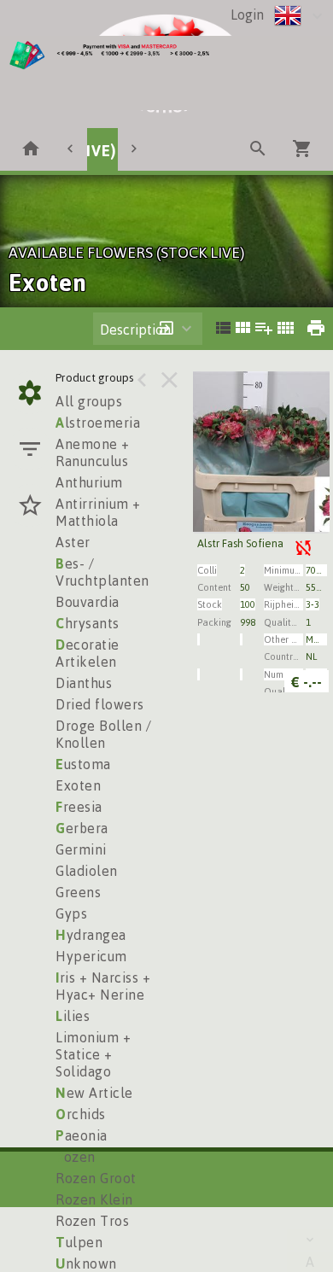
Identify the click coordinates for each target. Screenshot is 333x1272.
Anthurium (89, 482)
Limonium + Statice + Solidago (93, 1054)
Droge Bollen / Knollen (103, 734)
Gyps (71, 913)
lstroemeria (98, 422)
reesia (79, 806)
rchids (81, 1114)
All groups (89, 401)
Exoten (78, 785)
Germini (81, 849)
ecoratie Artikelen (88, 653)
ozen (76, 1156)
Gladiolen (87, 870)
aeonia (82, 1135)
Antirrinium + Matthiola (98, 512)
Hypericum (91, 956)
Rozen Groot (96, 1178)
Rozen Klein (94, 1199)
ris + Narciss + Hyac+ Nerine (103, 986)
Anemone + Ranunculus (93, 452)
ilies (73, 1015)
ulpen (79, 1242)
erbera (82, 828)
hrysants (88, 623)
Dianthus (84, 682)
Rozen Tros (92, 1220)
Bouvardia (88, 601)
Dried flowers (100, 704)
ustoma (83, 764)
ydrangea (91, 934)
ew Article (94, 1092)
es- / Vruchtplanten (102, 572)
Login (247, 14)
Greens (78, 892)
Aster (73, 542)
